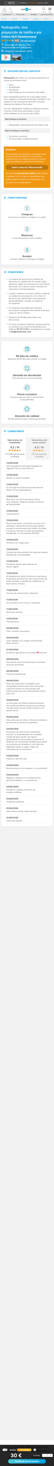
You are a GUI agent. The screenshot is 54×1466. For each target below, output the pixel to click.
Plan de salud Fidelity (46, 14)
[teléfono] (11, 9)
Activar (19, 1450)
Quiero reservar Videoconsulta (27, 167)
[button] (44, 1455)
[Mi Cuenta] (4, 9)
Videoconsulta (20, 14)
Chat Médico (33, 14)
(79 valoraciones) (28, 41)
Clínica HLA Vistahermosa (18, 36)
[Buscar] (44, 9)
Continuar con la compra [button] (27, 1461)
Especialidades (7, 14)
